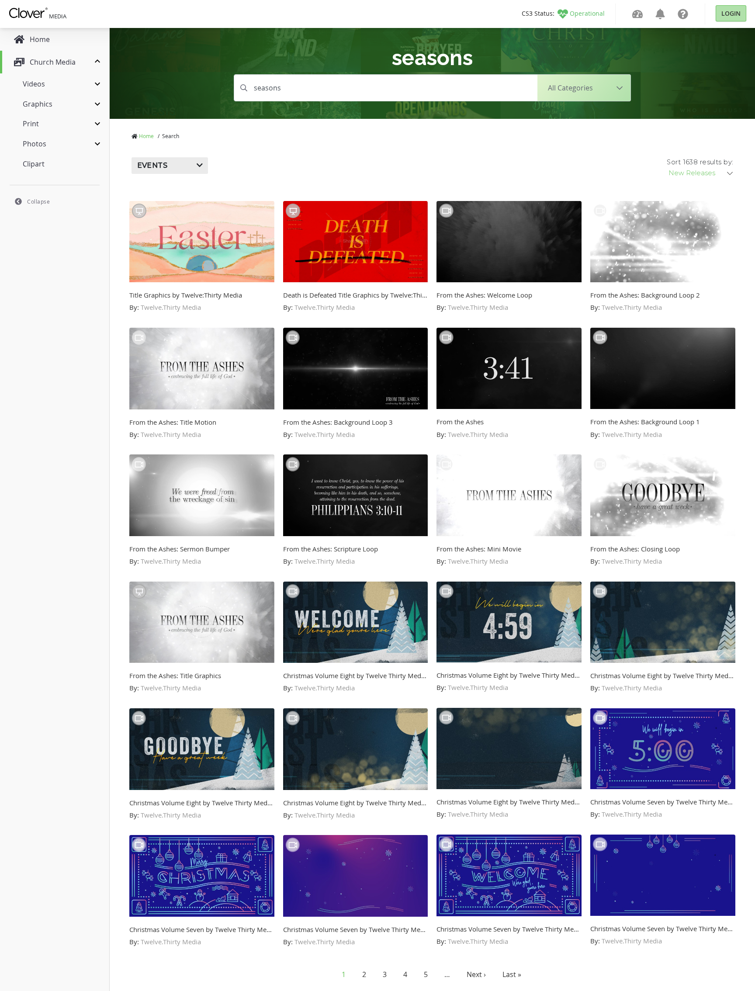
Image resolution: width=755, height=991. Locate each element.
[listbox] (701, 173)
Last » (511, 974)
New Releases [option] (691, 173)
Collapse (38, 201)
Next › (476, 974)
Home (146, 135)
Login (731, 13)
